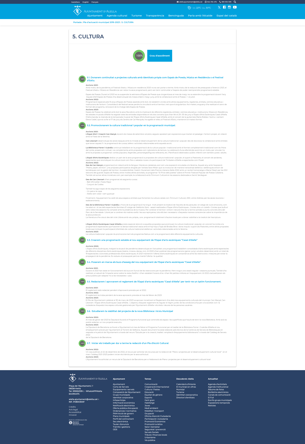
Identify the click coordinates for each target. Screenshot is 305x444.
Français (95, 2)
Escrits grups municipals (220, 400)
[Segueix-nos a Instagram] (229, 8)
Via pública (150, 440)
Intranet (73, 415)
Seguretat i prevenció (155, 429)
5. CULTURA (128, 22)
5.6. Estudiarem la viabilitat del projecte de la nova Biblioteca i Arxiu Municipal (130, 311)
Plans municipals (121, 416)
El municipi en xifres (186, 387)
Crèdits (72, 407)
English (86, 2)
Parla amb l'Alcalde (200, 15)
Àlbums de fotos (216, 389)
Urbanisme (150, 437)
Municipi (180, 389)
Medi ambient (151, 408)
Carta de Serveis (121, 387)
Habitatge (150, 403)
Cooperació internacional (157, 387)
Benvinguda (176, 15)
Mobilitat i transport (154, 411)
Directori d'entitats (185, 397)
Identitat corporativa (123, 397)
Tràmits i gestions (121, 427)
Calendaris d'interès (186, 384)
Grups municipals (121, 395)
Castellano (75, 2)
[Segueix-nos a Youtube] (235, 8)
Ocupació (149, 413)
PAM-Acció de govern (123, 413)
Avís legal (73, 410)
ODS (115, 429)
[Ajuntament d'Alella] (88, 384)
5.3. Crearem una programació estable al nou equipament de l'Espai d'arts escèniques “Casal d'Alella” (142, 240)
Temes (148, 379)
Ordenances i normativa (124, 411)
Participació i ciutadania (156, 419)
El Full (211, 397)
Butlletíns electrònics (218, 392)
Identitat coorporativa (187, 395)
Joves (147, 405)
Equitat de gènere (153, 395)
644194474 (74, 394)
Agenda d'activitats (217, 384)
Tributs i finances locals (156, 435)
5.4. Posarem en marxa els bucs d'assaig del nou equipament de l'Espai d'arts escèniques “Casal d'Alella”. (144, 262)
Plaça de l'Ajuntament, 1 (80, 386)
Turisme (136, 15)
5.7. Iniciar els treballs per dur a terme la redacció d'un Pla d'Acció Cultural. (128, 343)
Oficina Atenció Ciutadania (158, 416)
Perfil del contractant (123, 419)
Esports (148, 397)
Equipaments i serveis (123, 389)
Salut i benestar (152, 427)
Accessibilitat (75, 412)
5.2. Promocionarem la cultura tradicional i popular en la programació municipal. (131, 125)
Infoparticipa (119, 400)
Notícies (212, 405)
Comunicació (151, 384)
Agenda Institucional (218, 387)
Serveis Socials (152, 432)
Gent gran (150, 400)
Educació (149, 392)
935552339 (78, 391)
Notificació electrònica (124, 405)
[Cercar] (233, 2)
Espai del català (227, 15)
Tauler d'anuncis (121, 424)
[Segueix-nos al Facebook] (224, 8)
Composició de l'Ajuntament (126, 392)
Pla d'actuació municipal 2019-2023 (101, 22)
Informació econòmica (124, 403)
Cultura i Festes (152, 389)
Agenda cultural (117, 15)
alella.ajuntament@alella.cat (83, 399)
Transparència (155, 15)
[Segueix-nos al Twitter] (219, 8)
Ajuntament (95, 15)
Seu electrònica (120, 421)
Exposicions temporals (219, 403)
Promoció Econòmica (155, 421)
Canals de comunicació (219, 395)
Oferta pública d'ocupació (125, 408)
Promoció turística (154, 424)
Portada (77, 22)
